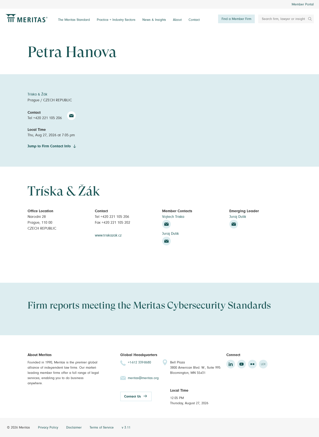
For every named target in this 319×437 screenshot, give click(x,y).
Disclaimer (74, 427)
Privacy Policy (48, 427)
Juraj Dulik (170, 234)
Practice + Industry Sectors (116, 19)
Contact (194, 19)
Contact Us (132, 396)
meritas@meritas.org (143, 378)
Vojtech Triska (173, 217)
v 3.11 (126, 427)
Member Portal (303, 4)
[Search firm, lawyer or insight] (308, 19)
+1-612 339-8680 (139, 362)
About (177, 19)
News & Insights (154, 19)
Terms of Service (102, 427)
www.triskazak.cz (108, 235)
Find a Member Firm (236, 19)
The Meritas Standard (74, 19)
